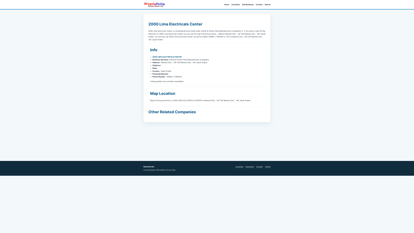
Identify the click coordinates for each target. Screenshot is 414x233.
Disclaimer (249, 167)
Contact (259, 4)
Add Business (248, 4)
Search (268, 4)
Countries (235, 4)
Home (226, 4)
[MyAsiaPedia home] (155, 4)
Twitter (268, 167)
